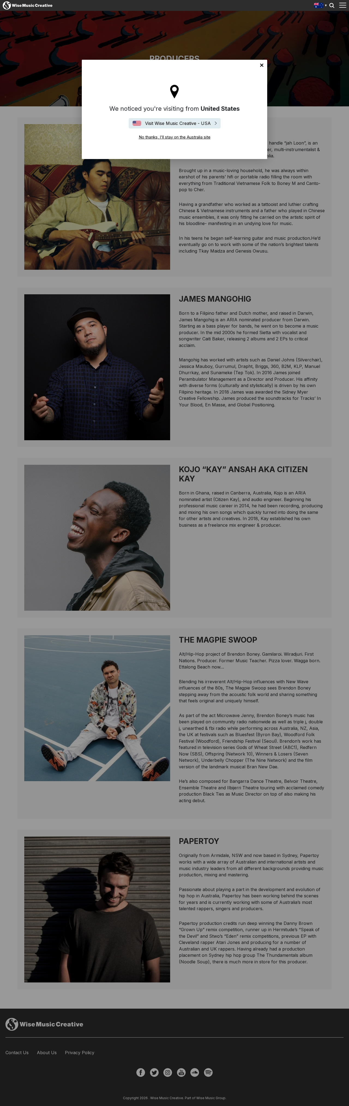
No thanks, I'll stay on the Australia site (262, 65)
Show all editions (320, 6)
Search (331, 5)
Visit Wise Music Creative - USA (178, 123)
